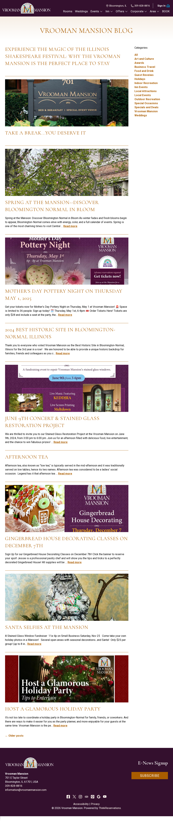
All (136, 54)
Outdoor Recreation (147, 99)
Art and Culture (144, 58)
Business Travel (144, 67)
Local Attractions (145, 91)
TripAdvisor (86, 796)
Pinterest (92, 796)
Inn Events (141, 87)
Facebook (68, 796)
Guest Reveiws (144, 75)
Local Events (142, 95)
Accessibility (81, 804)
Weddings (140, 115)
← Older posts (14, 735)
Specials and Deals (146, 107)
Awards (139, 62)
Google (98, 796)
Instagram (80, 796)
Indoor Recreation (146, 83)
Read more (70, 226)
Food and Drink (144, 71)
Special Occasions (146, 103)
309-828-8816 (142, 5)
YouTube (104, 796)
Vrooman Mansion (146, 111)
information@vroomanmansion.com (25, 789)
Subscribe (149, 776)
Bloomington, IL (118, 5)
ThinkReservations (110, 808)
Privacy (95, 804)
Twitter (74, 796)
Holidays (139, 79)
